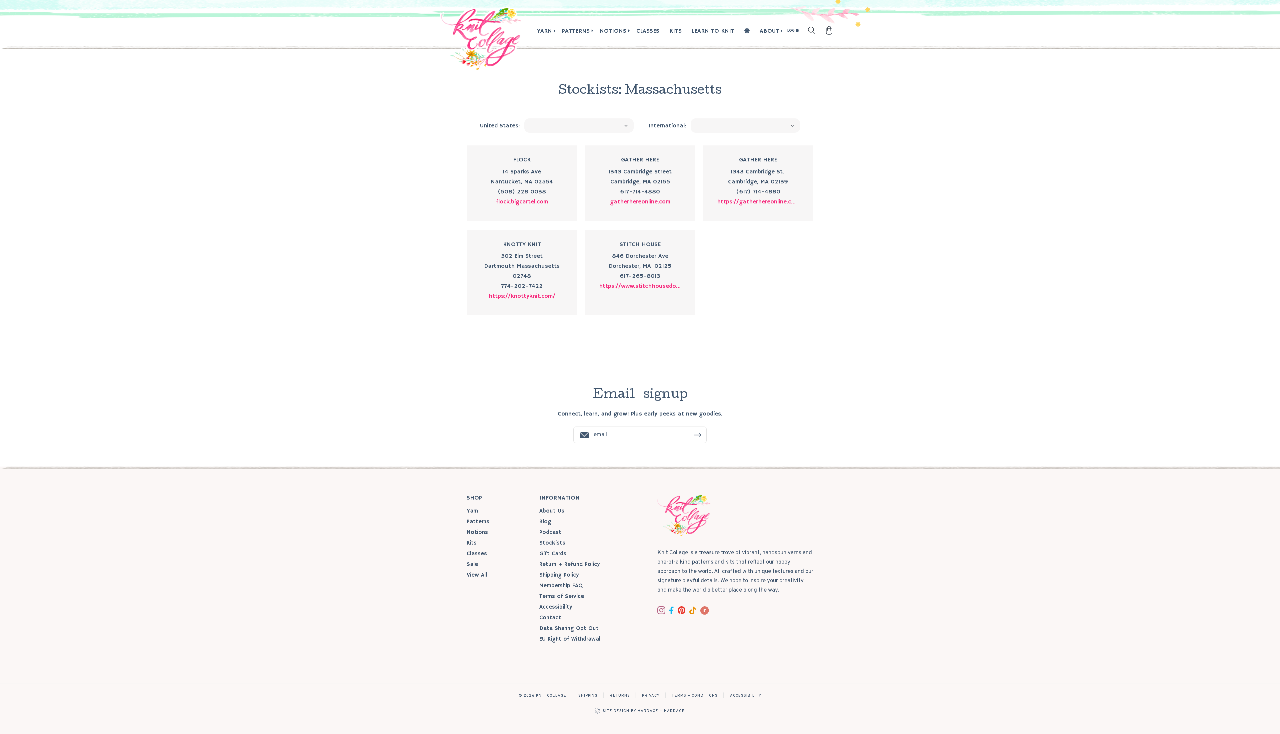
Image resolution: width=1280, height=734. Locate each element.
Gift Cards (552, 554)
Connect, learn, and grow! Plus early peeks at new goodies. (640, 414)
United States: (500, 126)
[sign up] (697, 435)
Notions (613, 31)
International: (667, 126)
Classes (647, 31)
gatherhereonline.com (640, 201)
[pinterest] (682, 610)
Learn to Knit (713, 31)
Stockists (552, 543)
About (769, 31)
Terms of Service (561, 596)
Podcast (550, 532)
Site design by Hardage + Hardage (644, 711)
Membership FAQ (561, 586)
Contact (550, 618)
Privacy (651, 695)
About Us (551, 511)
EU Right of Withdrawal (569, 639)
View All (477, 575)
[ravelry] (704, 610)
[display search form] (811, 30)
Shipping (588, 695)
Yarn (544, 31)
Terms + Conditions (695, 695)
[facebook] (671, 610)
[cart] (829, 30)
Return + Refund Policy (569, 564)
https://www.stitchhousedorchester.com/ (640, 286)
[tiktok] (692, 610)
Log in (793, 31)
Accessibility (555, 607)
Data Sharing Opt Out (569, 628)
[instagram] (661, 610)
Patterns (576, 31)
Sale (472, 564)
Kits (675, 31)
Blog (545, 522)
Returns (620, 695)
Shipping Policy (559, 575)
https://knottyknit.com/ (522, 296)
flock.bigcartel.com (522, 201)
